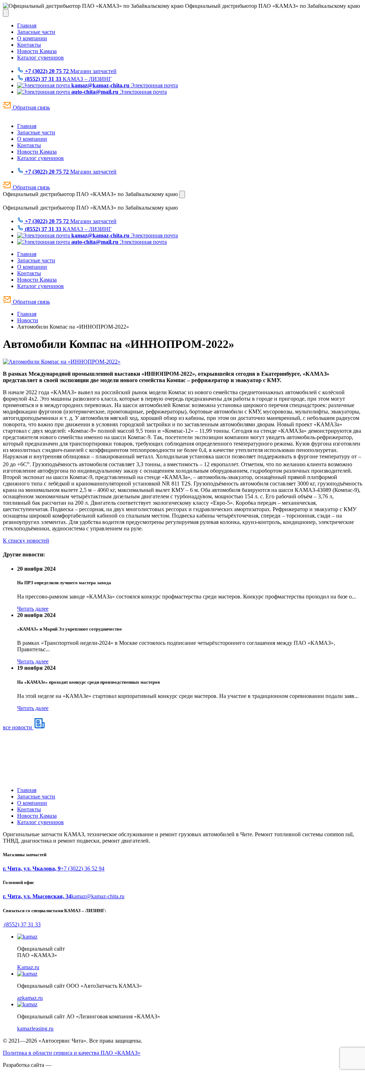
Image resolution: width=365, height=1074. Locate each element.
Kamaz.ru (28, 967)
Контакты (29, 45)
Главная (26, 25)
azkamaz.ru (30, 998)
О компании (32, 38)
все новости (18, 727)
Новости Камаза (37, 51)
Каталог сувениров (40, 58)
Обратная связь (30, 107)
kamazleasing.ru (35, 1029)
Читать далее (32, 609)
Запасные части (36, 32)
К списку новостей (26, 541)
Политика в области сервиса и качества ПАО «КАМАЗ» (71, 1053)
